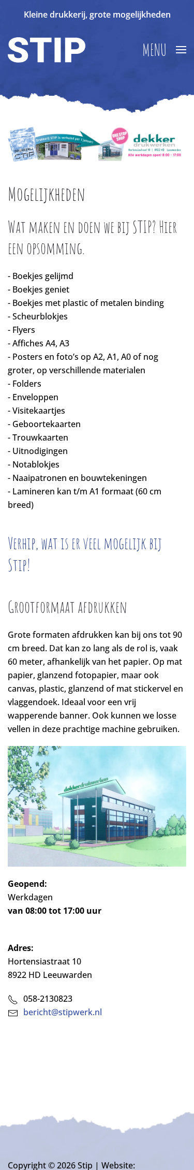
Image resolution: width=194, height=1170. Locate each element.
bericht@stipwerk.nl (62, 1012)
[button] (164, 49)
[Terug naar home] (46, 49)
